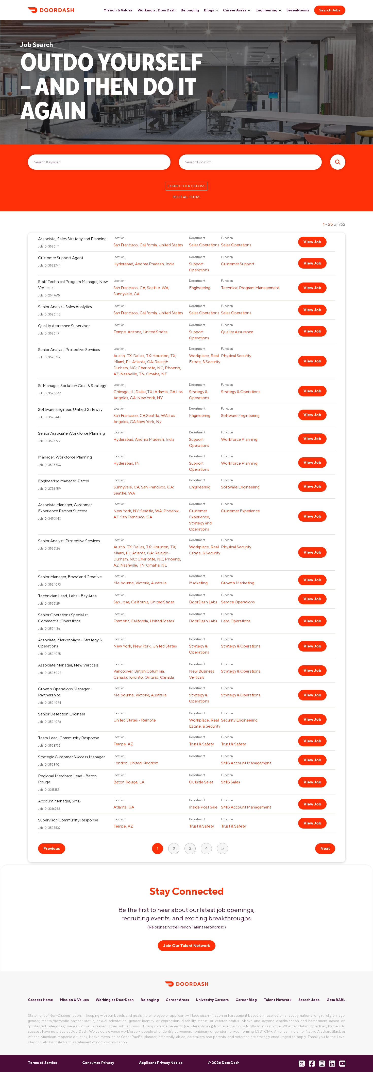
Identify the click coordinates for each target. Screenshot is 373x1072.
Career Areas (234, 10)
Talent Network (278, 1000)
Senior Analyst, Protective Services (69, 349)
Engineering (266, 10)
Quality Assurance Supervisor (64, 325)
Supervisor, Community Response (68, 820)
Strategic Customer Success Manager (71, 756)
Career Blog (246, 1000)
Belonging (190, 10)
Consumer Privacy (98, 1063)
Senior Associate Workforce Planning (71, 433)
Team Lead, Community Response (68, 737)
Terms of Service (42, 1063)
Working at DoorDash (157, 10)
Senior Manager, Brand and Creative (70, 576)
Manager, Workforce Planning (65, 457)
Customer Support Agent (60, 257)
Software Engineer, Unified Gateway (70, 409)
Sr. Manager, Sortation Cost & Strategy (72, 385)
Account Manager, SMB (59, 801)
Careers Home (40, 1000)
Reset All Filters (186, 197)
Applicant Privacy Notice (161, 1063)
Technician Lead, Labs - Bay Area (67, 595)
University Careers (212, 1000)
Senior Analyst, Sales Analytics (65, 306)
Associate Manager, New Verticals (68, 665)
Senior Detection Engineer (61, 714)
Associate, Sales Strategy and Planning (72, 238)
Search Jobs (329, 10)
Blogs (209, 10)
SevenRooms (297, 10)
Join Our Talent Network (186, 945)
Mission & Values (118, 10)
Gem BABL (336, 1000)
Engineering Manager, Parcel (63, 481)
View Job (312, 241)
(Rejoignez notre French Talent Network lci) (186, 927)
